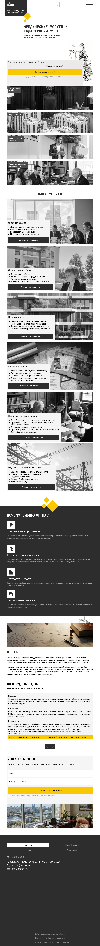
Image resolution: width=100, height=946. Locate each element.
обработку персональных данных (52, 77)
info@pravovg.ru (20, 868)
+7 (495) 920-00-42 (22, 865)
